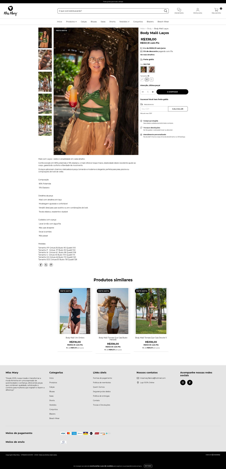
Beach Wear (163, 22)
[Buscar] (165, 11)
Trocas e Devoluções (101, 405)
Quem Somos (99, 387)
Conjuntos (138, 22)
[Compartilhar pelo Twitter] (46, 266)
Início (59, 22)
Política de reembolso (102, 383)
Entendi (148, 466)
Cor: (145, 64)
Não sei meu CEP (146, 113)
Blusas (94, 22)
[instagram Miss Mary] (3, 2)
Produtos (70, 22)
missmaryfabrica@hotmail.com (153, 378)
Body (149, 29)
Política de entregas (101, 396)
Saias (103, 22)
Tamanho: (144, 76)
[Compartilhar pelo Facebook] (41, 266)
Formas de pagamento (102, 378)
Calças (84, 22)
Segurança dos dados (102, 391)
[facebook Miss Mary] (6, 2)
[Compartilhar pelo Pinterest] (51, 266)
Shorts (112, 22)
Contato (96, 400)
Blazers (150, 22)
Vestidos (123, 22)
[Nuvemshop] (213, 455)
